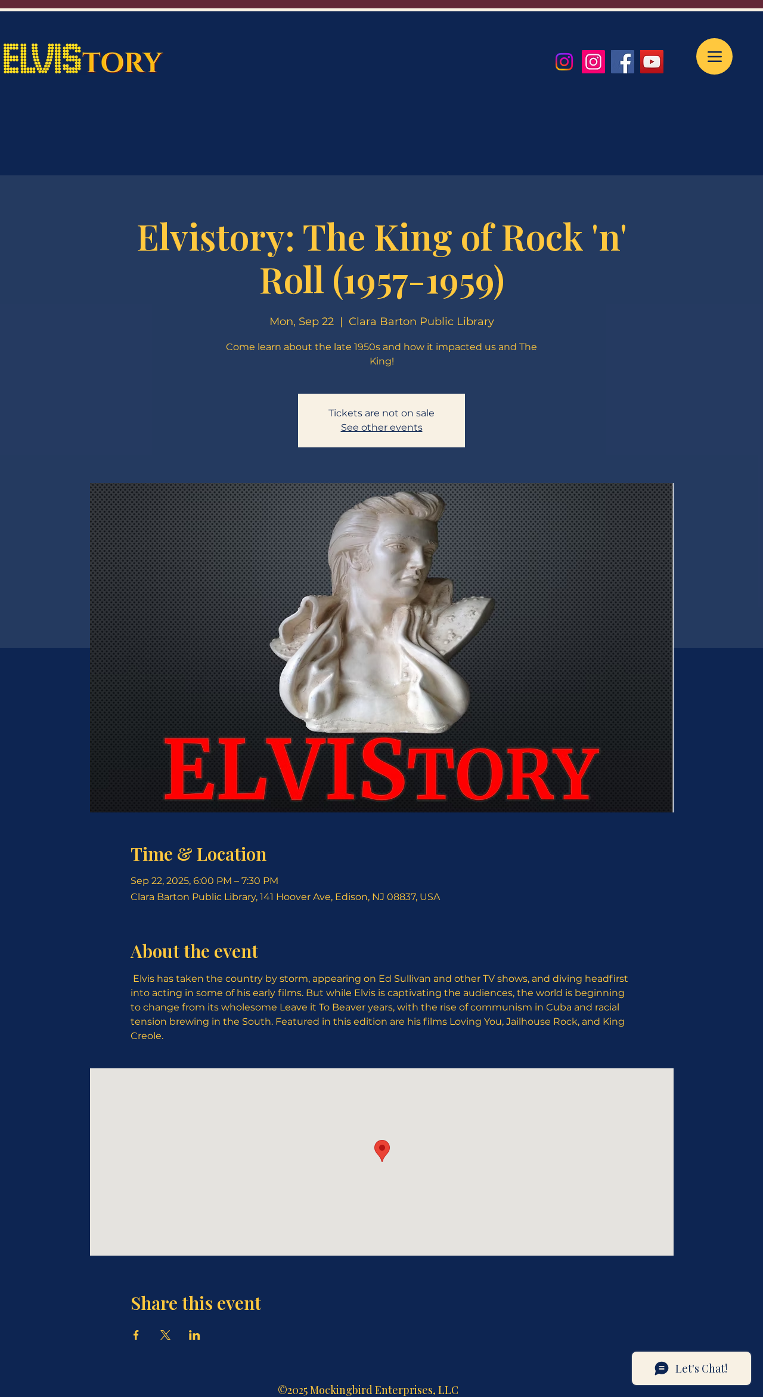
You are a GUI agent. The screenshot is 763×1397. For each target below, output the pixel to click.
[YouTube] (651, 61)
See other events (382, 427)
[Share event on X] (165, 1335)
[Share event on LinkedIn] (194, 1335)
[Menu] (714, 56)
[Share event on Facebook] (136, 1335)
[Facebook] (622, 61)
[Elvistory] (593, 61)
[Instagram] (564, 61)
